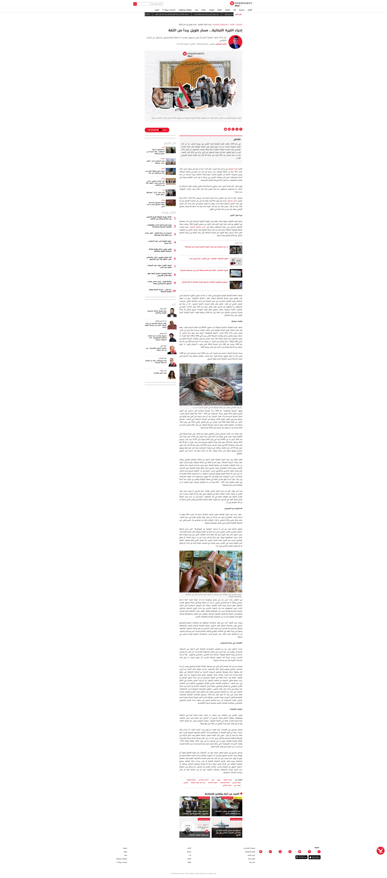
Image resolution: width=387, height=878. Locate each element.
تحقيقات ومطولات (185, 9)
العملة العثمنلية (225, 782)
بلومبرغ (186, 782)
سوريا (219, 780)
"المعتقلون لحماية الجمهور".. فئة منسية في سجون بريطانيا (156, 151)
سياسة (241, 9)
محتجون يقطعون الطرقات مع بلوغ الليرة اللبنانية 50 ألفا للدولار (205, 282)
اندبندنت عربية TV (168, 9)
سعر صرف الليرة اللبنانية (198, 782)
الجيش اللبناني (227, 785)
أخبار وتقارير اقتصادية (220, 24)
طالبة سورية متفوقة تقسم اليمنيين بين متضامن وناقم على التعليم (159, 218)
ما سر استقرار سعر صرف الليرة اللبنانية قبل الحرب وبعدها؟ (206, 247)
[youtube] (289, 851)
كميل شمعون (232, 200)
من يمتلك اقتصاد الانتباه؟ (198, 835)
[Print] (225, 129)
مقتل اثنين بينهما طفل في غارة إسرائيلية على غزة (155, 172)
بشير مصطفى (220, 43)
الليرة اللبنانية (233, 168)
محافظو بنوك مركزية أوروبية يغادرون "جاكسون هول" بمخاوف (195, 812)
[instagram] (299, 851)
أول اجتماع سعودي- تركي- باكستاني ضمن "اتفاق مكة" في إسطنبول (155, 183)
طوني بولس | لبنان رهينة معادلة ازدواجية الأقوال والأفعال (160, 250)
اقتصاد (227, 9)
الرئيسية (239, 24)
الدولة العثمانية (191, 780)
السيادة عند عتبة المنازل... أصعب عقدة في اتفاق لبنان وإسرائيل (158, 234)
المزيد (157, 9)
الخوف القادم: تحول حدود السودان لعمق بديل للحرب (159, 266)
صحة (196, 9)
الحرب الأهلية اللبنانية (198, 227)
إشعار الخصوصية (250, 851)
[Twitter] (309, 851)
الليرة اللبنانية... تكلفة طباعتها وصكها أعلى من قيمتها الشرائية (204, 270)
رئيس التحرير (251, 855)
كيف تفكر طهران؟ (160, 373)
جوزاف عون (237, 785)
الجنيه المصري (237, 782)
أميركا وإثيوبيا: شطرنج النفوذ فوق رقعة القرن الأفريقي (159, 274)
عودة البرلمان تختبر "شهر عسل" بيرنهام (156, 162)
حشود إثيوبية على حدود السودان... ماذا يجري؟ (159, 242)
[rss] (260, 851)
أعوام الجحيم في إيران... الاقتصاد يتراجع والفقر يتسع (228, 812)
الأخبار (250, 9)
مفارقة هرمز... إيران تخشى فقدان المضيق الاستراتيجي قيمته (160, 282)
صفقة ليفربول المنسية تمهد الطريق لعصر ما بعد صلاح (156, 204)
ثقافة (219, 9)
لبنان (213, 780)
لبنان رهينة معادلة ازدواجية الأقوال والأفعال (156, 312)
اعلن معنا (252, 862)
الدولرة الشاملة (212, 782)
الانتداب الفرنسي (204, 780)
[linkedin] (280, 851)
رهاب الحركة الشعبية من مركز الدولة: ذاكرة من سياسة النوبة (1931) (155, 325)
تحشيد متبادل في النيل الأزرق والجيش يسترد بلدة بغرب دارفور (210, 14)
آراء (234, 9)
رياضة (203, 9)
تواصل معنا (251, 858)
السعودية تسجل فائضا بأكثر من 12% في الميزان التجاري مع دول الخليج (228, 832)
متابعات (163, 159)
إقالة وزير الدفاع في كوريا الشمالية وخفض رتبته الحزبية (173, 14)
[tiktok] (270, 851)
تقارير (163, 147)
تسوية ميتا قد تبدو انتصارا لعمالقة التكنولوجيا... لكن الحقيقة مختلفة (157, 337)
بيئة (164, 190)
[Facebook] (319, 851)
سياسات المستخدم (249, 848)
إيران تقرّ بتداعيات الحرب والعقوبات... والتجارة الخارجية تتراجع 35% (159, 226)
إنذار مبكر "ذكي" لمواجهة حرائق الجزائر (155, 193)
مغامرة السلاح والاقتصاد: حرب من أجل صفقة (156, 349)
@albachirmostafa (202, 43)
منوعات (211, 9)
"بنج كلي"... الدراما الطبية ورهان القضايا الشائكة (160, 290)
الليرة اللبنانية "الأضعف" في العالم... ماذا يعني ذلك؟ (208, 258)
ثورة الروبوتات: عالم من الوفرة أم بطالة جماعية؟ (155, 361)
